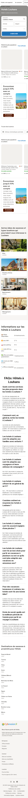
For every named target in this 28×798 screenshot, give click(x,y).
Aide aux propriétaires (7, 759)
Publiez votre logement (7, 2)
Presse (3, 761)
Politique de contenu (11, 793)
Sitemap (19, 793)
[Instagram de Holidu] (10, 781)
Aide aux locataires (6, 756)
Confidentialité (20, 791)
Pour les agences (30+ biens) (9, 774)
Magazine (4, 748)
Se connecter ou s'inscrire (8, 115)
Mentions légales (8, 791)
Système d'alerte (20, 795)
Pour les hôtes (5, 772)
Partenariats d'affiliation (8, 764)
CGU (14, 791)
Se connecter (18, 2)
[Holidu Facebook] (17, 781)
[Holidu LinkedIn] (14, 781)
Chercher (14, 34)
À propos (4, 746)
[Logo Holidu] (9, 724)
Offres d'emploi (6, 743)
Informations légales (9, 795)
